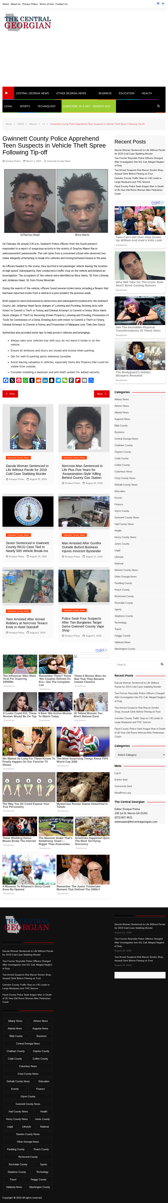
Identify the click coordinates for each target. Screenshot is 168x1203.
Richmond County (124, 596)
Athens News (122, 405)
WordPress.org (123, 792)
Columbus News (123, 471)
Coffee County (122, 465)
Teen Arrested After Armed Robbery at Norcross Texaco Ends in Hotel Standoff (26, 623)
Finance (119, 504)
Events (118, 497)
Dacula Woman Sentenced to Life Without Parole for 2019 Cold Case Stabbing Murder (27, 470)
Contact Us (61, 4)
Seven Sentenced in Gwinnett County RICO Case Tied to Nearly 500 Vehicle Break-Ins (27, 547)
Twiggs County (122, 635)
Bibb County (121, 425)
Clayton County (123, 451)
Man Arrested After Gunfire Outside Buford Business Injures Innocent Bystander (81, 547)
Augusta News (122, 419)
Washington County (125, 648)
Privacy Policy (30, 4)
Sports (25, 106)
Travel (118, 629)
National (119, 563)
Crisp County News (125, 478)
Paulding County (123, 583)
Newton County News (126, 570)
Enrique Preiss (13, 161)
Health (147, 93)
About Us (16, 4)
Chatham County (124, 445)
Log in (118, 773)
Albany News (122, 399)
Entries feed (121, 779)
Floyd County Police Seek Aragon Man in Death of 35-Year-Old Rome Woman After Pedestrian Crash (139, 190)
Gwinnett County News (59, 161)
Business (105, 93)
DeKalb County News (126, 484)
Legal (8, 106)
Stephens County (124, 616)
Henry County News (125, 537)
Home (5, 4)
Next (99, 393)
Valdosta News (123, 642)
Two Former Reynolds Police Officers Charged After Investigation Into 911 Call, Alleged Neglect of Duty (139, 162)
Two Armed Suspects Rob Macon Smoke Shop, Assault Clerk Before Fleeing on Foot (137, 709)
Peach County (122, 589)
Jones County (122, 543)
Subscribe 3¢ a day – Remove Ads (86, 106)
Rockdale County (124, 602)
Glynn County (122, 510)
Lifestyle (119, 556)
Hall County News (124, 524)
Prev (12, 393)
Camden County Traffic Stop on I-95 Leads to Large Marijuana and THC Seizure (139, 720)
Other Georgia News (71, 93)
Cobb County (122, 458)
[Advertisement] (84, 62)
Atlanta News (122, 412)
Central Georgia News (32, 93)
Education (126, 93)
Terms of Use (46, 4)
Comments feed (123, 786)
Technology (46, 106)
